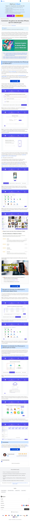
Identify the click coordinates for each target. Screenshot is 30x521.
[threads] (26, 505)
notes (19, 163)
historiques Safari (4, 164)
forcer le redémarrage (12, 71)
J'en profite (10, 15)
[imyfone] (2, 1)
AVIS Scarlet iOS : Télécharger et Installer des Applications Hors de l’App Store (14, 473)
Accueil (2, 18)
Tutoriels (2, 501)
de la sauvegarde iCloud (12, 155)
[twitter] (25, 505)
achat (14, 279)
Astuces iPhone (6, 18)
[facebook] (23, 505)
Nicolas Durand (14, 25)
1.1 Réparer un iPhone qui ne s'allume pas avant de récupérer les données (16, 54)
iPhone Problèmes (3, 490)
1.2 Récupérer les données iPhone (10, 55)
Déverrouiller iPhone (10, 490)
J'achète (18, 15)
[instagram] (28, 505)
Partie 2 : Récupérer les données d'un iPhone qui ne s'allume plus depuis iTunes (15, 56)
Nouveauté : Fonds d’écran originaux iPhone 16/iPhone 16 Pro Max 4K (13, 480)
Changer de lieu (17, 490)
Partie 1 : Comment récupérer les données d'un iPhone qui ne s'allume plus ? (14, 53)
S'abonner (26, 509)
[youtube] (22, 505)
